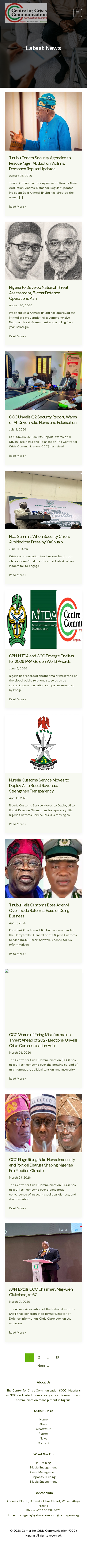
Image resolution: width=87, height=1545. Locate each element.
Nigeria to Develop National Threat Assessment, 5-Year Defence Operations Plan (38, 293)
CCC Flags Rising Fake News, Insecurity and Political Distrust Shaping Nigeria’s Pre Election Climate (42, 1165)
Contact (43, 1443)
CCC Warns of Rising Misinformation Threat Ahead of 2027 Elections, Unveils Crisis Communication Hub (43, 1040)
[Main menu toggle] (77, 13)
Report (43, 1433)
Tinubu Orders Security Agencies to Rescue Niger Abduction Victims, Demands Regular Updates (40, 163)
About (43, 1424)
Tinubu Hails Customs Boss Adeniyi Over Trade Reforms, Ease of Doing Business (39, 910)
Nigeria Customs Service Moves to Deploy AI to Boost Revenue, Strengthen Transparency (39, 785)
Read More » (17, 206)
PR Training (43, 1463)
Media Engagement (43, 1467)
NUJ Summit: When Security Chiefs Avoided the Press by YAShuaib (39, 539)
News (43, 1438)
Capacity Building (43, 1477)
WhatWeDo (43, 1429)
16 (57, 1357)
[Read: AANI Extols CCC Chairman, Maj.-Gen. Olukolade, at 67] (44, 1252)
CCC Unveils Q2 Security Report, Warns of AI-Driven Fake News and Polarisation (43, 419)
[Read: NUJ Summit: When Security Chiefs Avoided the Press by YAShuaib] (44, 500)
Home (43, 1419)
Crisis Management (43, 1472)
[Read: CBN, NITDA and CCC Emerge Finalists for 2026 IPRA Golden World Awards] (44, 619)
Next (43, 1365)
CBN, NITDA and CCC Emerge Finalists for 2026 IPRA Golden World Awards (41, 658)
